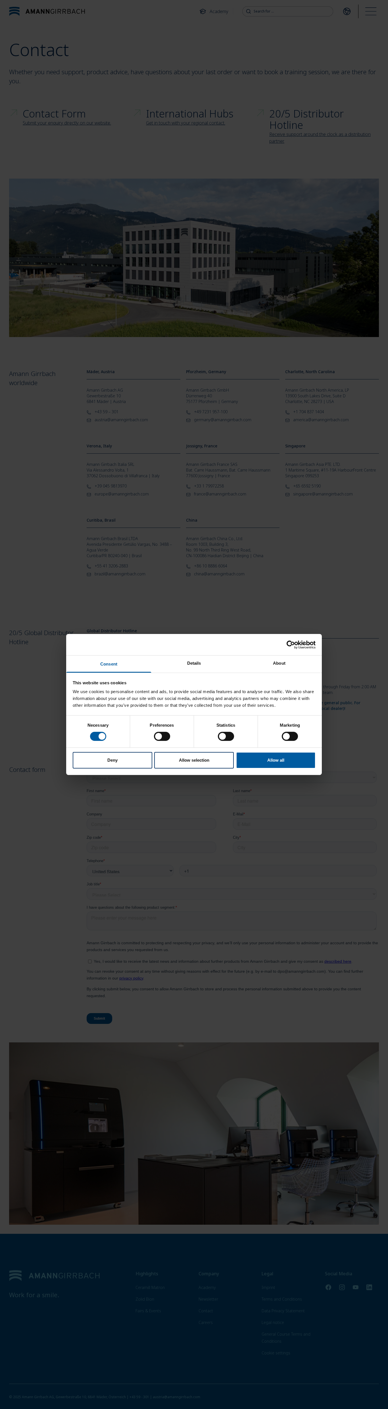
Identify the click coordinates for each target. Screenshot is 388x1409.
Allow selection (194, 760)
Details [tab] (194, 663)
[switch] (162, 736)
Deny (112, 760)
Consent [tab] (108, 664)
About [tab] (279, 663)
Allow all (275, 760)
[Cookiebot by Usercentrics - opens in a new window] (291, 644)
